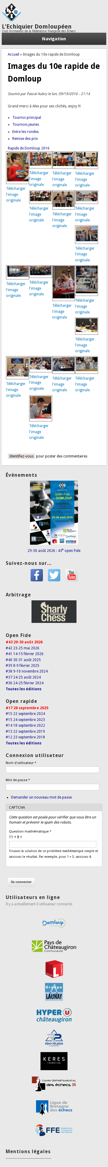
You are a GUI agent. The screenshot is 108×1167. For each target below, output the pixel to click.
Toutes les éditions (23, 689)
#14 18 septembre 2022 (25, 725)
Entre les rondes (25, 132)
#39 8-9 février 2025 (22, 666)
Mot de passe (18, 780)
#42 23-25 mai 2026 (22, 648)
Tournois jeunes (25, 124)
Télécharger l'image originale (16, 194)
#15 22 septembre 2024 (25, 714)
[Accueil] (11, 20)
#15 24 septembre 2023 (25, 720)
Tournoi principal (26, 117)
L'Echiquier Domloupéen (37, 26)
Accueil (13, 54)
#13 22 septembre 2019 (25, 731)
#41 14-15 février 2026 (25, 654)
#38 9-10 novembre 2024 (27, 671)
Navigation (54, 39)
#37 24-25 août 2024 (23, 677)
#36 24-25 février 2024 (25, 683)
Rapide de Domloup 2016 (29, 148)
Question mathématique (30, 831)
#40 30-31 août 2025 (23, 660)
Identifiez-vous (21, 456)
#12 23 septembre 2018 (25, 737)
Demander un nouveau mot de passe (41, 797)
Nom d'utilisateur (21, 763)
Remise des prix (25, 139)
